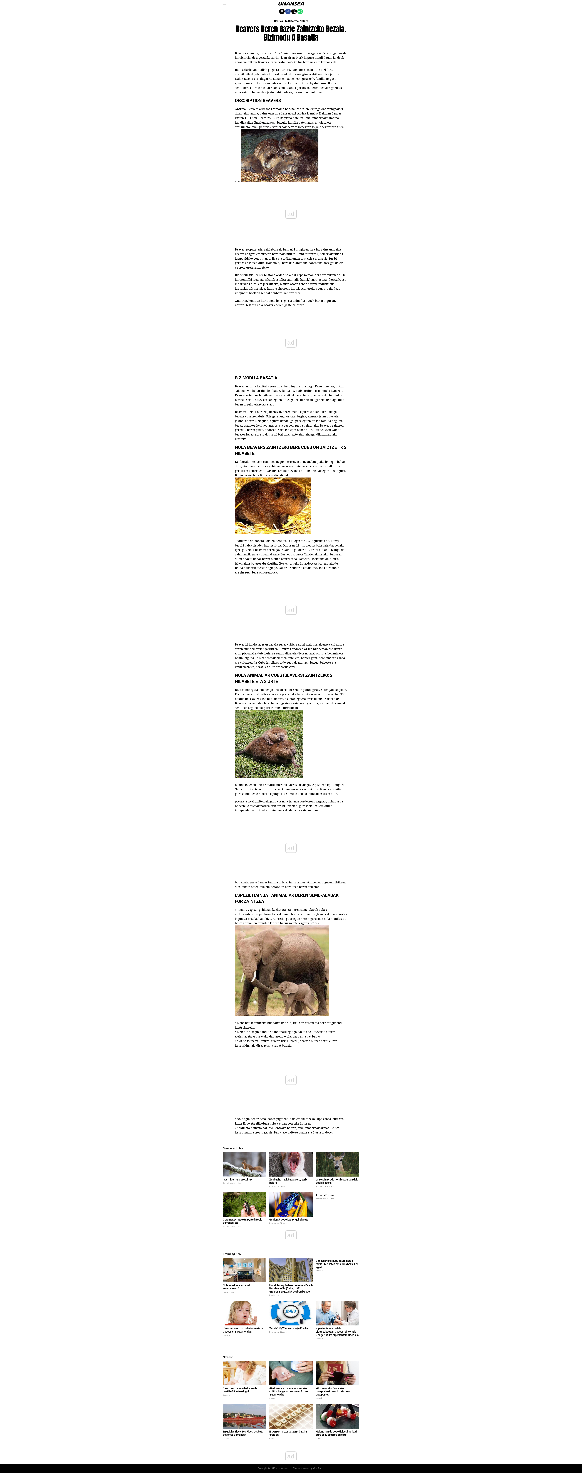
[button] (224, 4)
